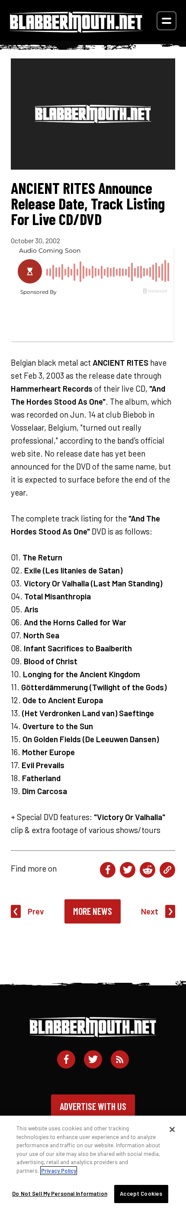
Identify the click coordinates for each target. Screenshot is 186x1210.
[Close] (172, 1129)
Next (149, 911)
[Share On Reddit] (147, 870)
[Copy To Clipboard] (167, 870)
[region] (93, 1163)
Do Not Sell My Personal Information (59, 1193)
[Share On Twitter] (127, 870)
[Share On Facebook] (107, 870)
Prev (36, 911)
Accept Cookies (141, 1193)
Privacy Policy (58, 1170)
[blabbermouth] (76, 30)
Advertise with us (93, 1106)
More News (92, 911)
